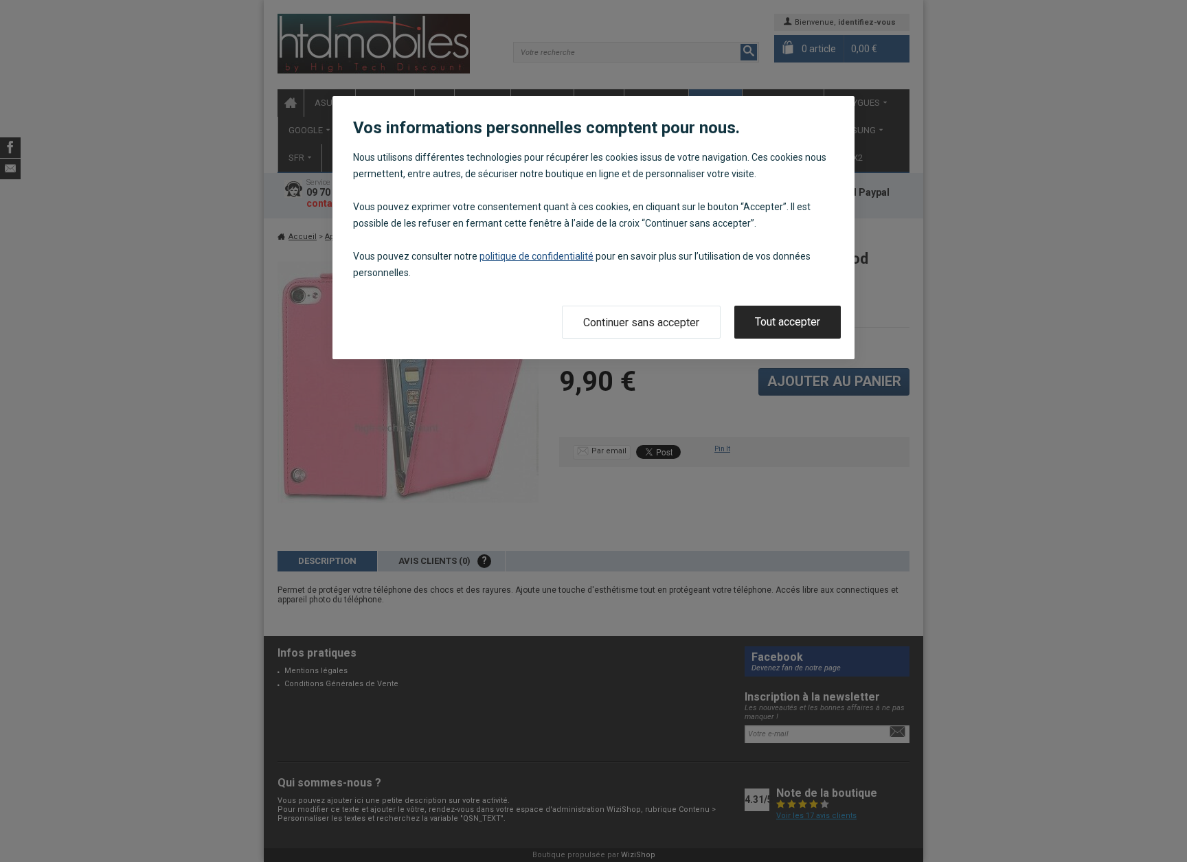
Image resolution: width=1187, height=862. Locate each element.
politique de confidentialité (536, 256)
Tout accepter (787, 321)
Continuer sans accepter (641, 322)
